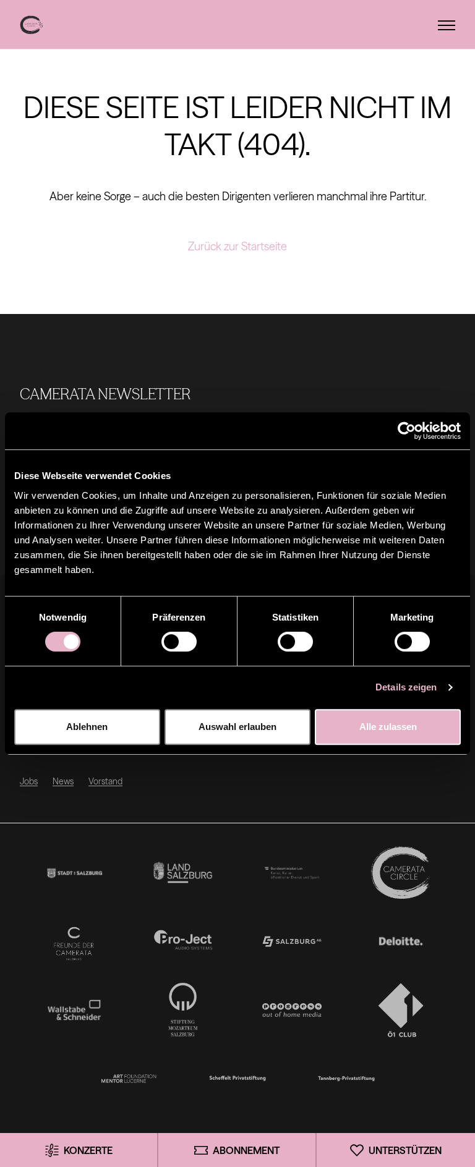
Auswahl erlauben (237, 726)
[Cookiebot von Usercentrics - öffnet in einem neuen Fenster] (407, 431)
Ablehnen (87, 726)
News (63, 781)
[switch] (179, 641)
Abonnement (246, 1150)
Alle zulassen (388, 726)
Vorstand (105, 781)
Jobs (29, 781)
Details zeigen (406, 687)
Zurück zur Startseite (237, 246)
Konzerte (88, 1150)
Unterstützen (405, 1150)
